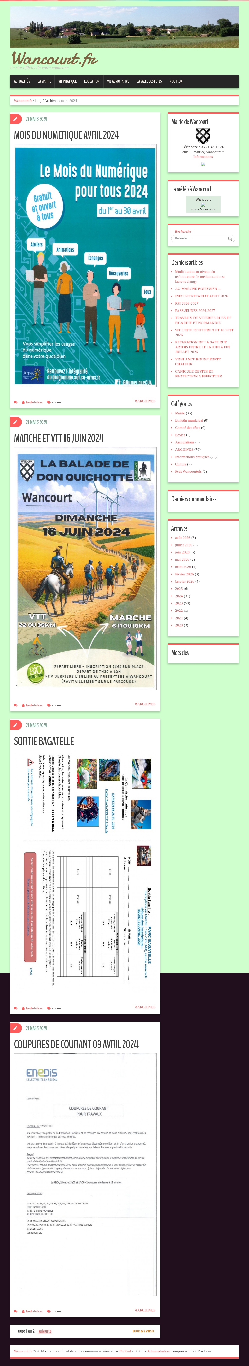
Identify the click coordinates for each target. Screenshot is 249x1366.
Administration (158, 1351)
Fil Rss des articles (143, 1331)
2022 (179, 610)
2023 (179, 603)
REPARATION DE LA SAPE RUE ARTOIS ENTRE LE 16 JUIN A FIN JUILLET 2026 (202, 347)
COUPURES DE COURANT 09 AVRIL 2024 (76, 1044)
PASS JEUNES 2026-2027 (195, 311)
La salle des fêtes (149, 81)
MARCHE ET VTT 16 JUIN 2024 (59, 438)
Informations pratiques (192, 457)
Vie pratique (67, 81)
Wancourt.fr (52, 58)
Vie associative (118, 81)
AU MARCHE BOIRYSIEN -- (198, 289)
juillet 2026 (183, 545)
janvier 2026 (184, 581)
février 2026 (184, 574)
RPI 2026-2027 (186, 303)
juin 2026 (182, 552)
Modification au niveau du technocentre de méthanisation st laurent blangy (200, 276)
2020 (179, 625)
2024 (179, 596)
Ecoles (180, 435)
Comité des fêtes (187, 428)
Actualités (22, 81)
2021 (179, 618)
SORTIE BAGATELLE (44, 741)
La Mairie (44, 81)
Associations (184, 442)
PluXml (125, 1351)
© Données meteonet (203, 209)
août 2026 (182, 537)
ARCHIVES (146, 401)
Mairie (180, 413)
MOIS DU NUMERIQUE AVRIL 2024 (66, 135)
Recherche (183, 231)
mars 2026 (183, 567)
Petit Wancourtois (188, 471)
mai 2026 (182, 559)
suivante (44, 1331)
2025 (179, 589)
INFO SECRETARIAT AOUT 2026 (201, 296)
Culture (180, 464)
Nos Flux (175, 81)
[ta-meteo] (203, 204)
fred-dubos (34, 402)
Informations (203, 157)
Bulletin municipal (189, 420)
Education (92, 81)
